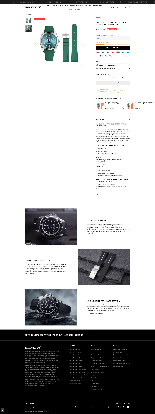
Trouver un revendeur (97, 363)
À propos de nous (74, 9)
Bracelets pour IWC (74, 358)
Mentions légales (118, 366)
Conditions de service (119, 361)
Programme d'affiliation (97, 358)
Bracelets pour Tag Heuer (76, 361)
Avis (92, 352)
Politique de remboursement (121, 363)
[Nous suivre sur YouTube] (33, 407)
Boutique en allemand (97, 389)
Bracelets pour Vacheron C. (77, 372)
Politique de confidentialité (121, 355)
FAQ (92, 381)
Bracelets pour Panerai (75, 366)
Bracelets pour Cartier (75, 352)
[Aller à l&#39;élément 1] (28, 20)
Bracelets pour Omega (75, 355)
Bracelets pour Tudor (75, 363)
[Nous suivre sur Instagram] (30, 407)
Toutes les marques (75, 381)
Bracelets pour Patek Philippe (77, 369)
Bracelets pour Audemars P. (77, 375)
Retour (29, 14)
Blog (92, 375)
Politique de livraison (119, 358)
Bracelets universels (73, 5)
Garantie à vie (95, 369)
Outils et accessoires (93, 5)
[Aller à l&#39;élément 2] (28, 29)
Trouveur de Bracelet (75, 383)
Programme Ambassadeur (98, 355)
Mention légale (117, 352)
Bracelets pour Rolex (75, 349)
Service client (95, 383)
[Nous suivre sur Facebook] (26, 407)
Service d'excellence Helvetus (100, 366)
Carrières (94, 386)
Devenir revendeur (96, 361)
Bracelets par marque (53, 5)
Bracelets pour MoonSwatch (77, 378)
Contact (93, 378)
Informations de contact (120, 349)
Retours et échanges (97, 372)
